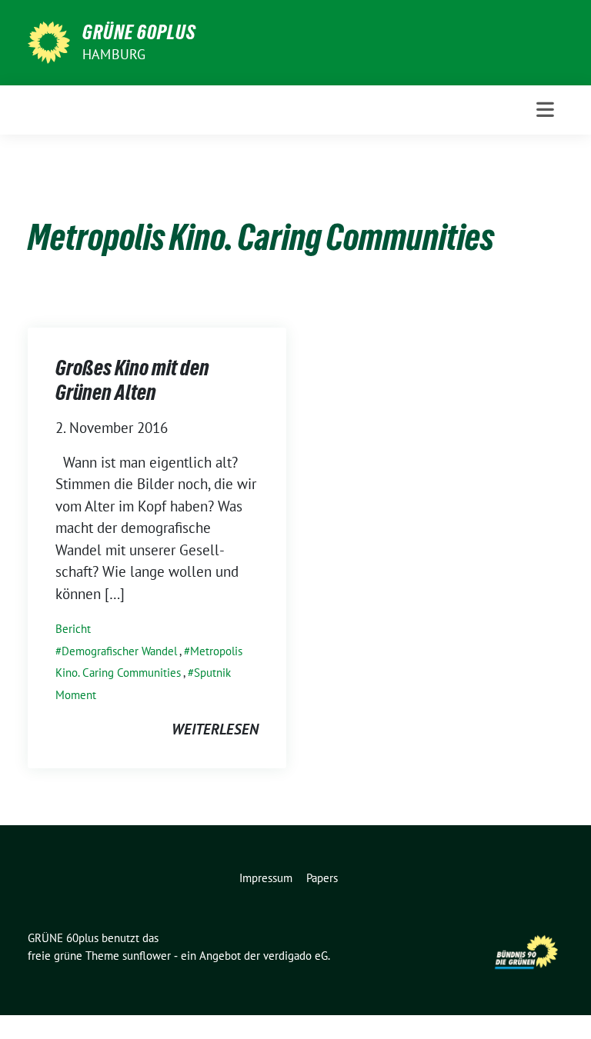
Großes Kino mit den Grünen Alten (132, 380)
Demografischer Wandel (119, 651)
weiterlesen (215, 729)
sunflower (146, 955)
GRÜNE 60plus (139, 32)
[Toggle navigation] (545, 109)
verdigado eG (295, 955)
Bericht (73, 628)
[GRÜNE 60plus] (49, 41)
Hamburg (113, 54)
